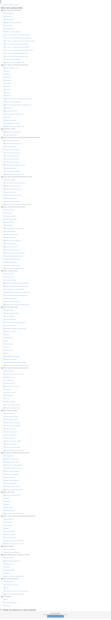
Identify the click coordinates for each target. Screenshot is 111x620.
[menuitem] (1, 3)
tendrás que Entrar (63, 614)
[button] (1, 1)
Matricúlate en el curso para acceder (55, 616)
